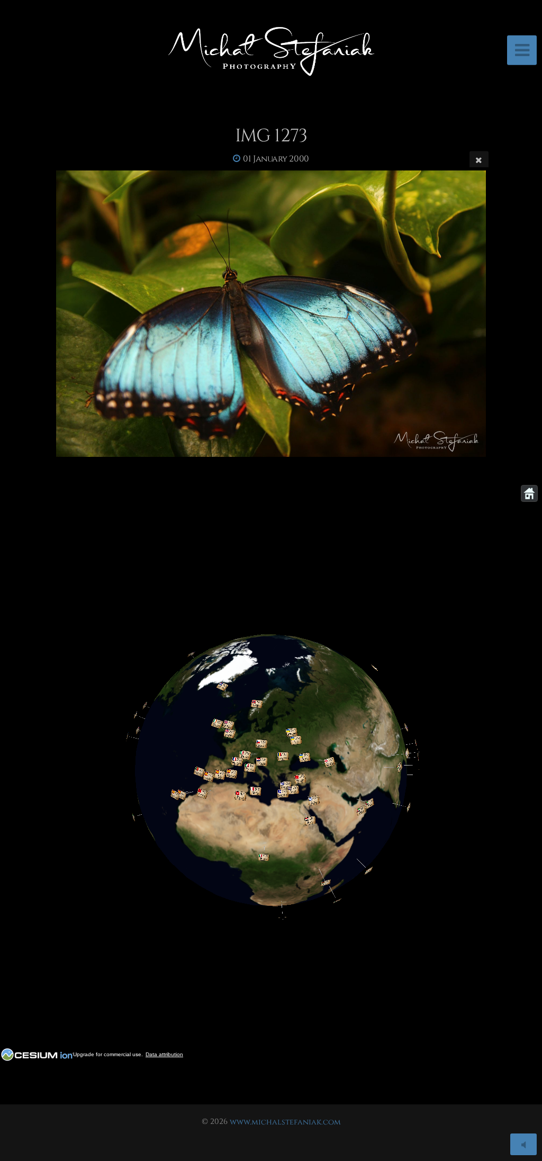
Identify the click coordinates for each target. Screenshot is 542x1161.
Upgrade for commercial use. (108, 1054)
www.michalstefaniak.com (285, 1122)
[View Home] (529, 493)
